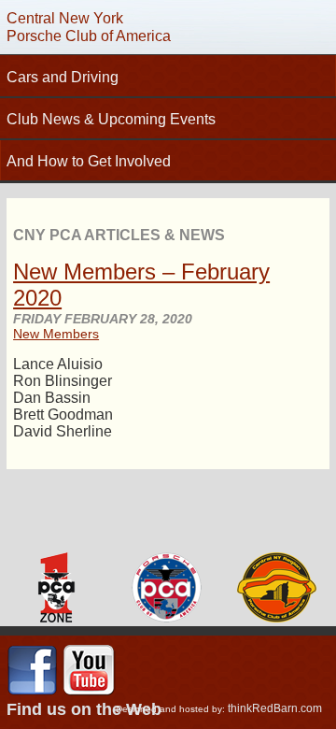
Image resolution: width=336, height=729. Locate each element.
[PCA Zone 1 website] (55, 589)
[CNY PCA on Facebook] (32, 692)
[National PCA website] (166, 589)
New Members (56, 333)
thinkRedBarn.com (275, 708)
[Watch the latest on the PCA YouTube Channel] (88, 692)
